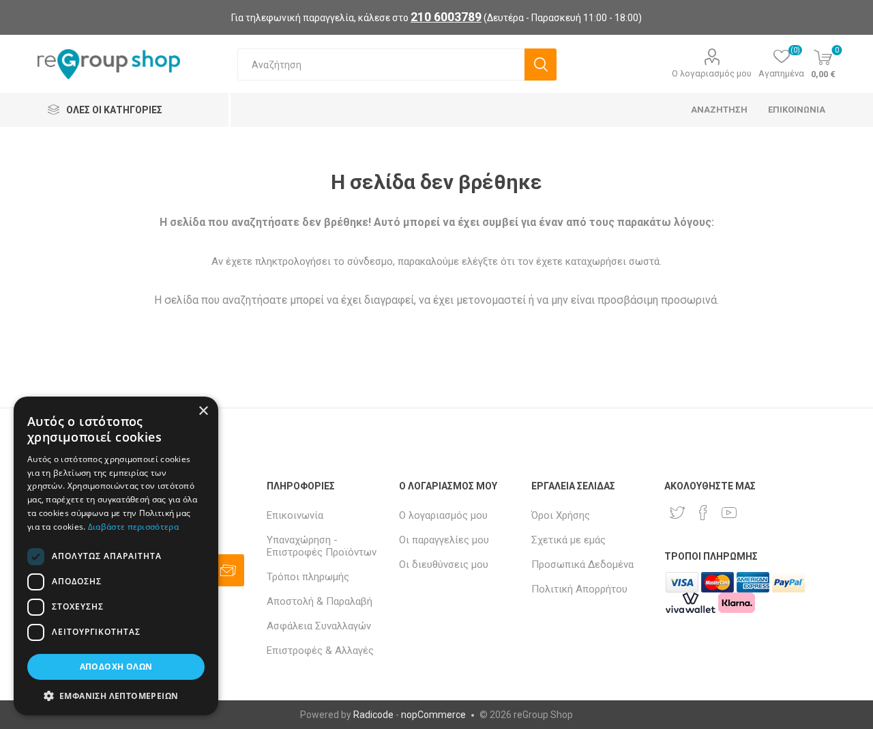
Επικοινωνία (295, 515)
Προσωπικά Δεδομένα (582, 564)
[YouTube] (729, 513)
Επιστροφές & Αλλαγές (320, 650)
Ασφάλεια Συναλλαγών (319, 626)
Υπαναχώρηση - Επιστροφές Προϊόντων (321, 546)
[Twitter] (677, 513)
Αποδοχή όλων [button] (116, 666)
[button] (116, 695)
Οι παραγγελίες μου (444, 540)
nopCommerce (433, 714)
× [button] (203, 411)
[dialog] (116, 556)
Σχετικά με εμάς (568, 540)
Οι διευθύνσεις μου (443, 564)
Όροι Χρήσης (560, 515)
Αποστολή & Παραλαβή (319, 601)
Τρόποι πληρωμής (308, 577)
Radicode (373, 714)
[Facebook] (703, 513)
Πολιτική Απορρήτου (579, 589)
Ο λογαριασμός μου (712, 73)
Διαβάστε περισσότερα (133, 526)
